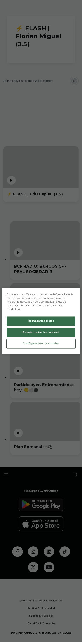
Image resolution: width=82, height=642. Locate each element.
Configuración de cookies (41, 343)
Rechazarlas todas (41, 321)
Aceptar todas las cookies (41, 332)
